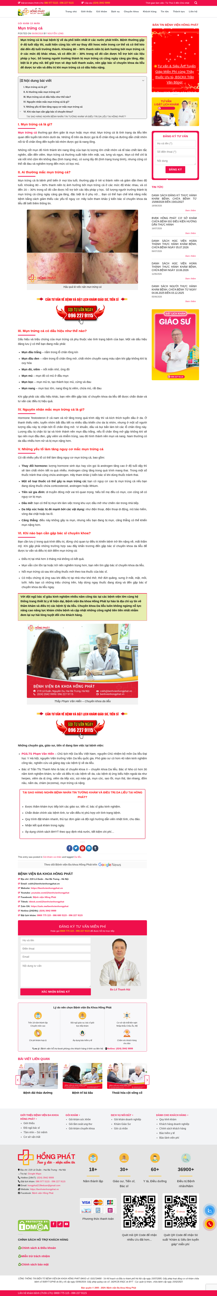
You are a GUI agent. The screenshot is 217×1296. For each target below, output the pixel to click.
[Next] (147, 1080)
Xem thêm (190, 210)
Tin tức (165, 11)
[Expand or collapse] (143, 80)
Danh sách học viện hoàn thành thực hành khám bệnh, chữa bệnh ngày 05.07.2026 (174, 244)
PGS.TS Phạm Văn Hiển (38, 753)
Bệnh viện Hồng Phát (44, 897)
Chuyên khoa (131, 11)
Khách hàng (150, 11)
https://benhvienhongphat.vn (47, 888)
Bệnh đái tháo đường (37, 1092)
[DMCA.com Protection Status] (34, 1225)
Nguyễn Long (55, 33)
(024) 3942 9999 (101, 2)
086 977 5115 (51, 2)
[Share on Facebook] (69, 848)
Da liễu (77, 857)
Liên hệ (193, 11)
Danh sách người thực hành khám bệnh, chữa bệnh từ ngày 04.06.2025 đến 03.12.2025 (174, 289)
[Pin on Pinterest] (82, 848)
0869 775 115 (44, 915)
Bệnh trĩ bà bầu (82, 1092)
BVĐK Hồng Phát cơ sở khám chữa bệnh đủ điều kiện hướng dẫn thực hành (174, 221)
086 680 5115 (60, 915)
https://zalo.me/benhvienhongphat (49, 906)
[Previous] (18, 1080)
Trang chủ (71, 11)
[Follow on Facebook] (54, 1224)
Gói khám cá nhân (29, 23)
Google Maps (34, 1173)
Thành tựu (179, 11)
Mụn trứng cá (27, 132)
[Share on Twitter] (76, 848)
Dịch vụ (115, 11)
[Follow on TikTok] (60, 1224)
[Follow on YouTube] (66, 1224)
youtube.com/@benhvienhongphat (50, 892)
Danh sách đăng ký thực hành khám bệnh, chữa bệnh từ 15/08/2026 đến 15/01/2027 (174, 198)
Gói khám (101, 11)
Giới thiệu (86, 11)
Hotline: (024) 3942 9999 (120, 1048)
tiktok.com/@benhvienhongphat (46, 901)
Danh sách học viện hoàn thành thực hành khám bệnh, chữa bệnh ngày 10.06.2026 (174, 267)
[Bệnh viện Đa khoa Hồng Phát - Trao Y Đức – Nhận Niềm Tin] (34, 11)
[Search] (196, 3)
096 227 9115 (67, 2)
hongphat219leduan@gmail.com (44, 1185)
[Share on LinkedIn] (89, 848)
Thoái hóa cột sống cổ (127, 1092)
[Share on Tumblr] (95, 848)
